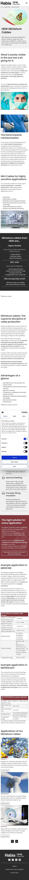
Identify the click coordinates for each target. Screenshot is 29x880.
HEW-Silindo (9, 602)
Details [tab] (14, 416)
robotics (22, 582)
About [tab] (23, 416)
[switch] (25, 443)
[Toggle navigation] (27, 3)
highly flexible (10, 596)
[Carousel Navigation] (14, 841)
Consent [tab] (5, 416)
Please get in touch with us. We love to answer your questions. (14, 553)
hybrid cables (11, 598)
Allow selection (14, 462)
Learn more (5, 770)
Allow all (14, 457)
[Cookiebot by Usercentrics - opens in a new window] (21, 412)
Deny (14, 466)
